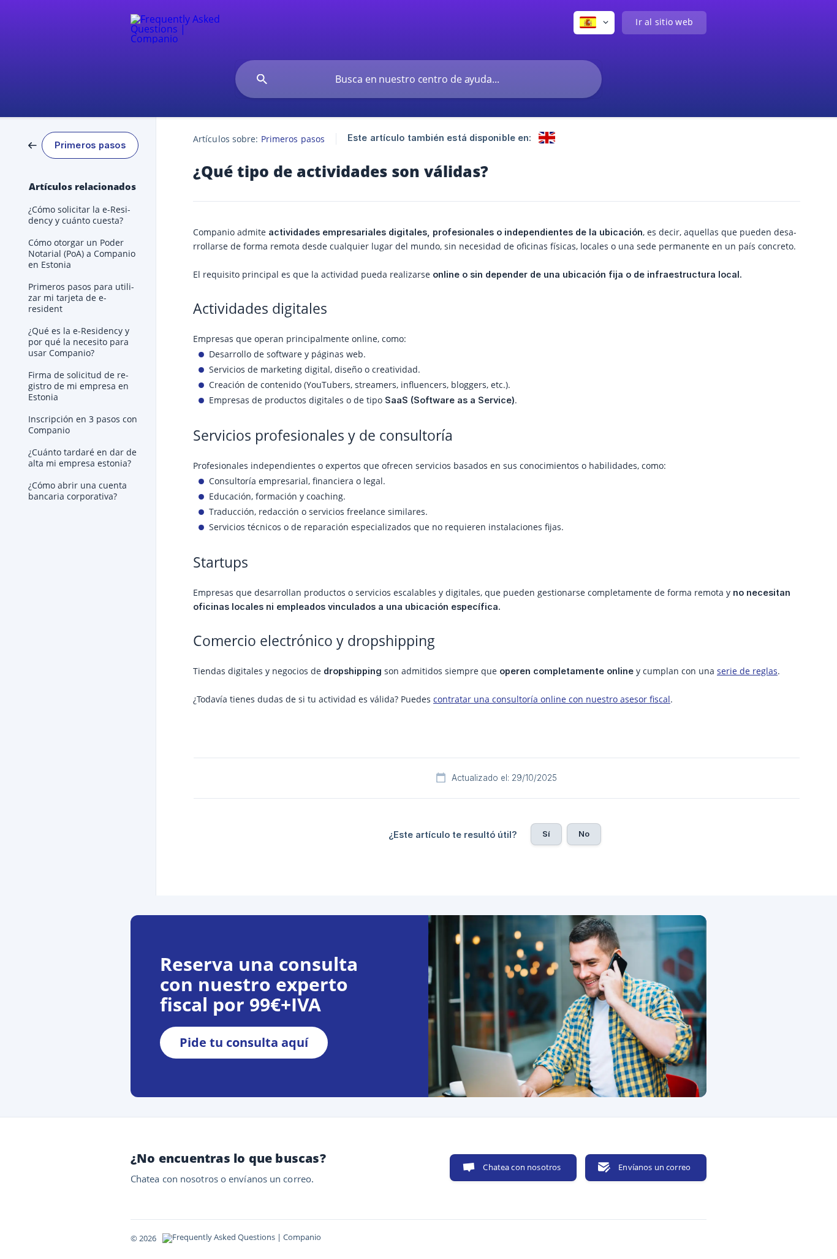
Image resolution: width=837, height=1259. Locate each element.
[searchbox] (418, 79)
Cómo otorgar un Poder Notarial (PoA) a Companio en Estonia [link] (81, 253)
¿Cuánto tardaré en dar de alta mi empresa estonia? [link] (82, 458)
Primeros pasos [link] (293, 139)
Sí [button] (546, 834)
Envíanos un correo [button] (654, 1167)
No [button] (583, 834)
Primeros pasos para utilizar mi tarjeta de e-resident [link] (81, 297)
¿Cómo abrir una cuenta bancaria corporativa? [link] (77, 491)
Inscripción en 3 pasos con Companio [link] (82, 425)
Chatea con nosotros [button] (522, 1167)
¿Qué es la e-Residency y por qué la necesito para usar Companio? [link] (78, 342)
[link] (83, 144)
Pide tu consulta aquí (244, 1042)
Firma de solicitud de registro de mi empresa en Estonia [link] (78, 386)
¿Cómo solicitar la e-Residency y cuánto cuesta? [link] (79, 215)
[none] (176, 27)
